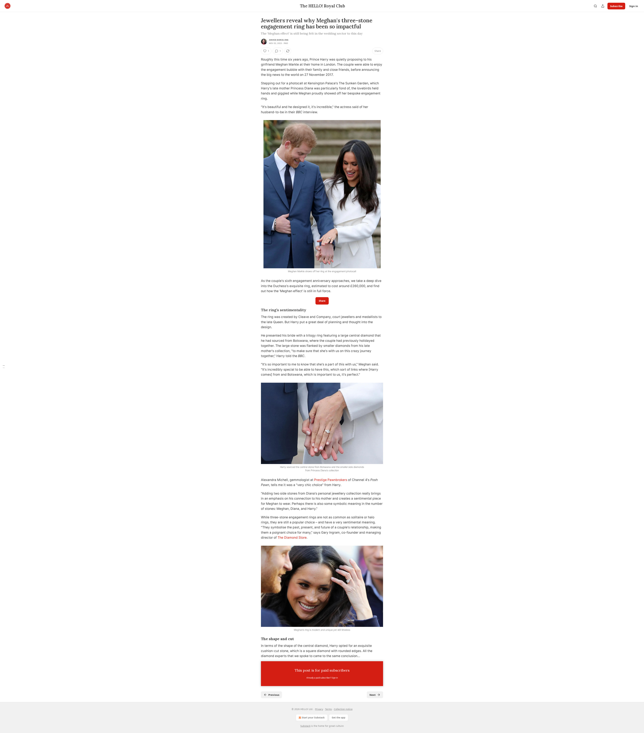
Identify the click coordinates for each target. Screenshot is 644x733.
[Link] (256, 310)
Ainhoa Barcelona (278, 40)
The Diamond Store (292, 537)
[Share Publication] (602, 6)
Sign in (633, 6)
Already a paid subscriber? (322, 677)
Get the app (338, 717)
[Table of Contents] (3, 366)
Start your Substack (313, 717)
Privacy (319, 709)
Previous (273, 694)
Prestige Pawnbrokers (330, 480)
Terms (328, 709)
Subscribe (616, 6)
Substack (305, 725)
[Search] (595, 6)
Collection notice (343, 709)
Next (372, 694)
